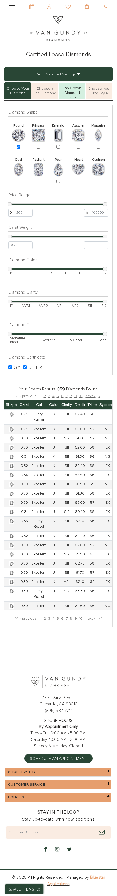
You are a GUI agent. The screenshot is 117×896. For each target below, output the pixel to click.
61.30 (79, 457)
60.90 (80, 484)
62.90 (80, 475)
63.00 (80, 429)
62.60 (80, 545)
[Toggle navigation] (11, 6)
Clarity (66, 405)
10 (81, 396)
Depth (80, 405)
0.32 (24, 466)
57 (92, 429)
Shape (11, 405)
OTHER (35, 367)
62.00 (80, 447)
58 (92, 447)
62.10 (79, 521)
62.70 (80, 563)
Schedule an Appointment (58, 758)
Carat (24, 405)
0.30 (24, 438)
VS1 (67, 582)
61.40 (79, 438)
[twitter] (69, 849)
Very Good (39, 417)
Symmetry (107, 405)
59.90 (80, 554)
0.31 (24, 414)
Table (92, 405)
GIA (17, 367)
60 (92, 554)
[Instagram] (57, 849)
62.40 (80, 414)
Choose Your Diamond (18, 91)
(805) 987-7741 (58, 710)
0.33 (24, 521)
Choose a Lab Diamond (44, 91)
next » (91, 396)
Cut (39, 405)
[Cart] (87, 2)
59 (92, 484)
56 (92, 414)
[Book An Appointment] (32, 4)
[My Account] (50, 2)
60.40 (80, 512)
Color (54, 405)
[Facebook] (45, 849)
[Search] (106, 2)
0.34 (24, 475)
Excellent (38, 429)
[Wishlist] (69, 2)
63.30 (80, 591)
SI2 (66, 438)
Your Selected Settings (56, 74)
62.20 (80, 536)
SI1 (67, 414)
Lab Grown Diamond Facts (72, 92)
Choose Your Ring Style (99, 91)
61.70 (80, 573)
